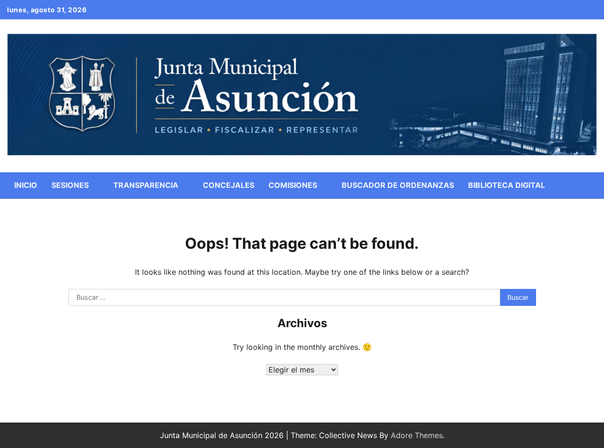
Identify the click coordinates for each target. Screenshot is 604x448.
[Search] (590, 185)
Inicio (25, 185)
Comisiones (292, 185)
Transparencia (145, 185)
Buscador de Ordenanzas (398, 185)
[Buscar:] (284, 297)
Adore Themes (417, 435)
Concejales (228, 185)
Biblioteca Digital (506, 185)
